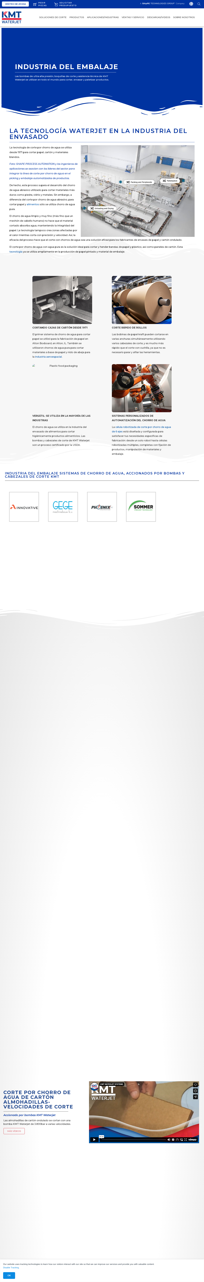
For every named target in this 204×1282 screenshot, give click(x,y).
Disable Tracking (11, 1267)
